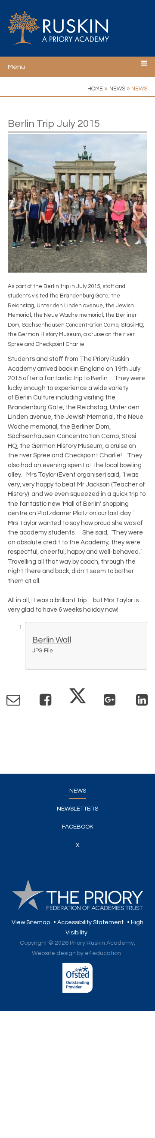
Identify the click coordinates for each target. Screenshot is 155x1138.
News (117, 89)
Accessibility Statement (90, 922)
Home (95, 89)
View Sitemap (31, 922)
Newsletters (77, 809)
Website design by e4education (76, 953)
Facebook (77, 827)
